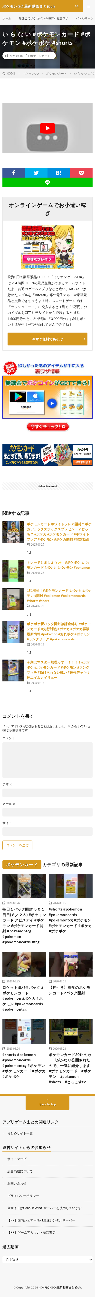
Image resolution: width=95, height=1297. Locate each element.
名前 (7, 784)
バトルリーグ (84, 18)
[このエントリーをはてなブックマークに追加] (59, 173)
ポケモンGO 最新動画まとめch (60, 1287)
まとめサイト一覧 (20, 1133)
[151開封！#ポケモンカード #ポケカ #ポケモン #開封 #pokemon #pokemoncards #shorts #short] (13, 599)
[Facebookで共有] (13, 173)
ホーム (6, 18)
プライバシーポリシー (23, 1196)
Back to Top (47, 1104)
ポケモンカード (40, 55)
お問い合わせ (16, 1183)
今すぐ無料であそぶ (47, 339)
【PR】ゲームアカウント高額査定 (31, 1232)
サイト (7, 823)
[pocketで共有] (81, 173)
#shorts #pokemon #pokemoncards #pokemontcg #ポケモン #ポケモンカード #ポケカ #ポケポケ (70, 920)
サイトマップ (16, 1159)
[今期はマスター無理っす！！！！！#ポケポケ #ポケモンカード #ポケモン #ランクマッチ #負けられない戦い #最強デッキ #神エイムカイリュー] (13, 670)
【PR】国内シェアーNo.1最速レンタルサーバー (41, 1220)
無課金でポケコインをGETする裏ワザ (43, 18)
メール (9, 803)
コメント (8, 738)
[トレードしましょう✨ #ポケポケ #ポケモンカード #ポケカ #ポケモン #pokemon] (13, 571)
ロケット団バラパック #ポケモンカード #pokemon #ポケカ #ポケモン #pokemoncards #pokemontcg (22, 998)
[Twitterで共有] (36, 173)
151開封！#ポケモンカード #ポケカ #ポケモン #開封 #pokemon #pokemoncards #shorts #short (59, 595)
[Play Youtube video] (47, 128)
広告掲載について (20, 1171)
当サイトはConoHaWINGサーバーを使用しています (44, 1208)
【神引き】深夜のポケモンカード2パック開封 (69, 990)
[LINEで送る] (47, 182)
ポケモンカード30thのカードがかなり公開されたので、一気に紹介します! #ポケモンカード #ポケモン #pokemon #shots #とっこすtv (71, 1068)
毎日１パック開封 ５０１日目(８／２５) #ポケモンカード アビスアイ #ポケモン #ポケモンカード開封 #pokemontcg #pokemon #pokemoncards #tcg (24, 925)
